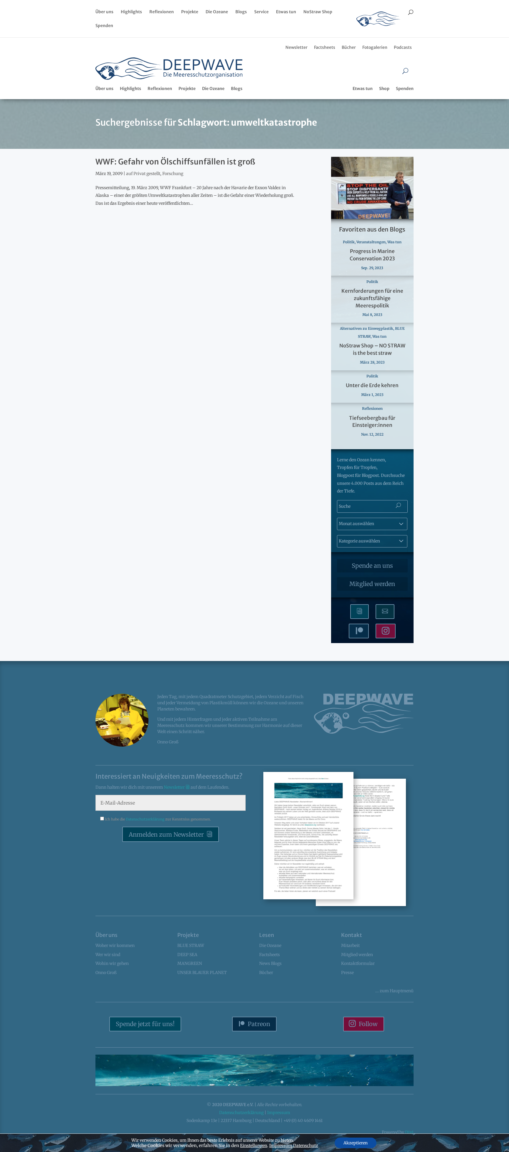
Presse (347, 972)
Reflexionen (161, 12)
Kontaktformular (358, 963)
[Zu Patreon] (359, 631)
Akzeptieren (355, 1143)
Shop (384, 88)
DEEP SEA (187, 954)
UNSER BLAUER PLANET (202, 972)
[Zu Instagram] (386, 631)
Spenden (104, 26)
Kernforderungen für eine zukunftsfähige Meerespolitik (372, 298)
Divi (409, 1132)
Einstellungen (253, 1145)
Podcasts (403, 47)
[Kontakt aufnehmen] (385, 611)
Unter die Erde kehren (372, 385)
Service (261, 12)
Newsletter (296, 47)
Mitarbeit (350, 945)
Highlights (131, 12)
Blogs (241, 12)
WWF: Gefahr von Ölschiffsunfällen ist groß (175, 162)
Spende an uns (372, 565)
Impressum (278, 1112)
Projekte (189, 12)
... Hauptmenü (394, 990)
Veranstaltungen (371, 242)
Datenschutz (305, 1145)
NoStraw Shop (317, 12)
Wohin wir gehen (112, 963)
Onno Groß (106, 972)
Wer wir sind (107, 954)
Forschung (172, 173)
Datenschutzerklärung (145, 819)
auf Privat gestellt (143, 173)
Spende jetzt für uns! (145, 1024)
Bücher (349, 47)
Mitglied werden (372, 583)
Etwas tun (286, 12)
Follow (368, 1024)
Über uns (104, 12)
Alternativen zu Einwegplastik (366, 328)
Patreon (259, 1024)
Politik (349, 242)
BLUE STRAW (190, 945)
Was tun (394, 242)
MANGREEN (189, 963)
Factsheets (324, 47)
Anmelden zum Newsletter (166, 834)
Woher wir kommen (115, 945)
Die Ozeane (217, 12)
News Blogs (270, 963)
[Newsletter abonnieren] (359, 611)
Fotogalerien (374, 47)
